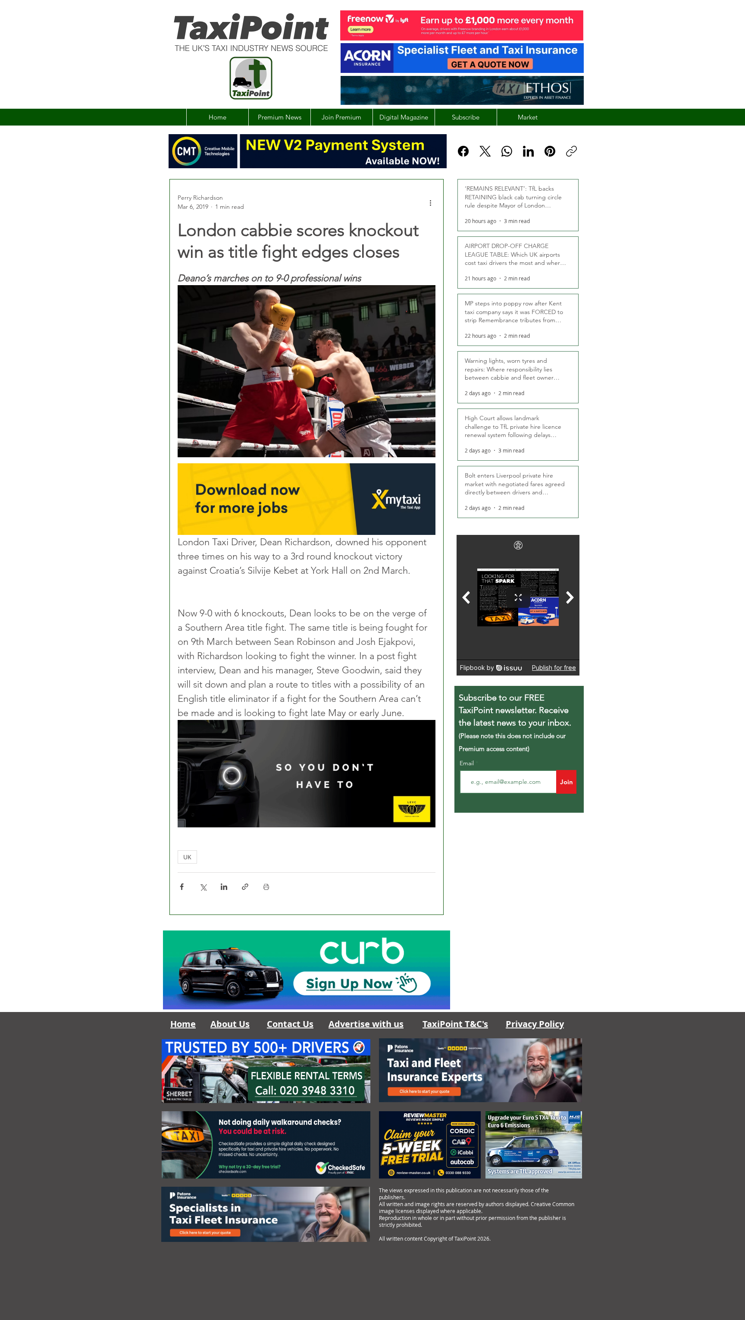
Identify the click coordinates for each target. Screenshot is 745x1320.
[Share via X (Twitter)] (203, 887)
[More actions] (430, 202)
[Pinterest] (550, 151)
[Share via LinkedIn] (224, 887)
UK (187, 857)
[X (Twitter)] (485, 151)
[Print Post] (266, 887)
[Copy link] (571, 151)
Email (468, 763)
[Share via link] (245, 887)
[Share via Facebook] (182, 887)
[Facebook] (463, 151)
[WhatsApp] (506, 151)
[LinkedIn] (528, 151)
